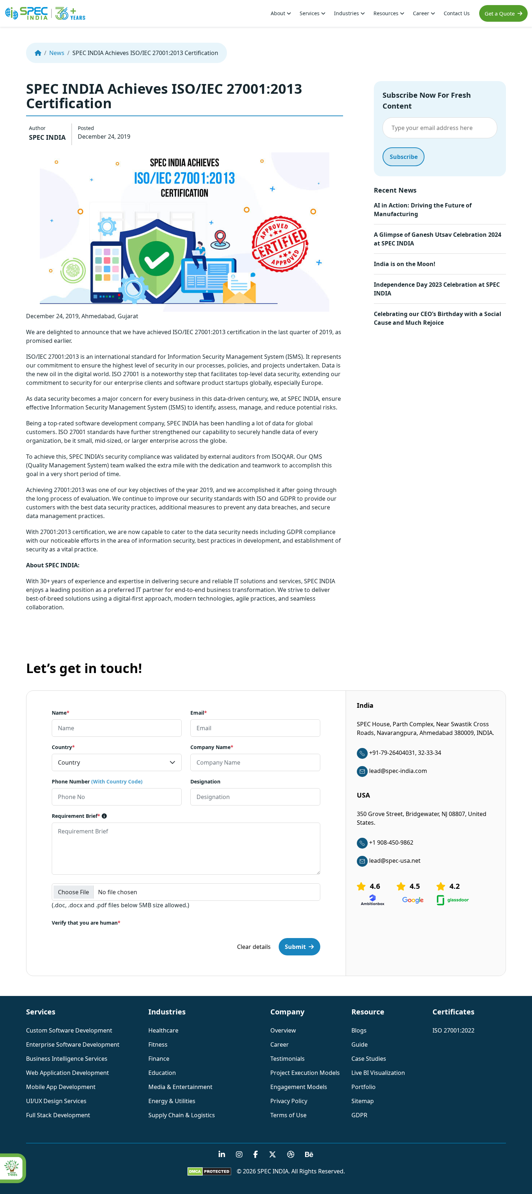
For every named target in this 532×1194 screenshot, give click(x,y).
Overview (283, 1030)
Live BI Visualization (378, 1073)
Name (60, 712)
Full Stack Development (58, 1115)
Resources (386, 13)
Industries (347, 13)
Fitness (158, 1044)
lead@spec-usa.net (395, 861)
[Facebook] (255, 1155)
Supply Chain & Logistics (181, 1115)
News (56, 53)
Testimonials (287, 1059)
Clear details (254, 947)
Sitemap (362, 1101)
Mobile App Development (61, 1087)
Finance (158, 1059)
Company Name (211, 747)
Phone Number (97, 781)
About (279, 13)
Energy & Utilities (171, 1101)
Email (198, 712)
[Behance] (309, 1155)
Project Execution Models (305, 1073)
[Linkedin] (222, 1155)
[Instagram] (239, 1155)
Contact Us (457, 13)
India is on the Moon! (404, 264)
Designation (205, 781)
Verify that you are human (86, 922)
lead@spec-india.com (398, 771)
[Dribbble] (290, 1155)
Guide (359, 1044)
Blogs (359, 1030)
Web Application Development (67, 1073)
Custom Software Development (69, 1030)
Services (310, 13)
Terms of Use (288, 1115)
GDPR (359, 1115)
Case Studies (368, 1059)
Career (422, 13)
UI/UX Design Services (56, 1101)
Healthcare (163, 1030)
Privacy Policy (288, 1101)
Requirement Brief (76, 815)
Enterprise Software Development (72, 1044)
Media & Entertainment (180, 1087)
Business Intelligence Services (66, 1059)
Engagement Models (298, 1087)
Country (63, 747)
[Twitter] (272, 1155)
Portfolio (363, 1087)
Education (162, 1073)
